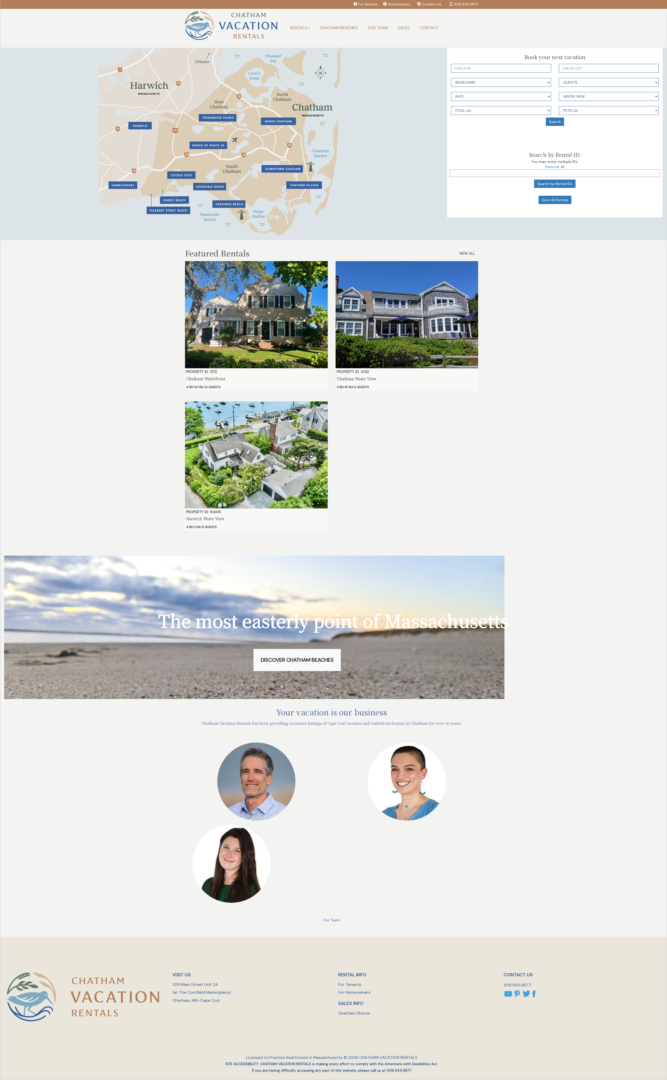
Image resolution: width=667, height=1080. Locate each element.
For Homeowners (354, 992)
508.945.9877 (466, 4)
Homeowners (399, 4)
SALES (404, 27)
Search (555, 121)
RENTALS (298, 27)
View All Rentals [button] (555, 200)
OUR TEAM (378, 27)
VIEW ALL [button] (467, 253)
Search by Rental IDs (554, 183)
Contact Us (431, 4)
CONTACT (429, 27)
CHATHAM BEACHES (339, 27)
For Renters (368, 4)
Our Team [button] (331, 920)
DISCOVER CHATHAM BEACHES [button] (297, 659)
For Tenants (349, 984)
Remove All (555, 166)
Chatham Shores (354, 1013)
